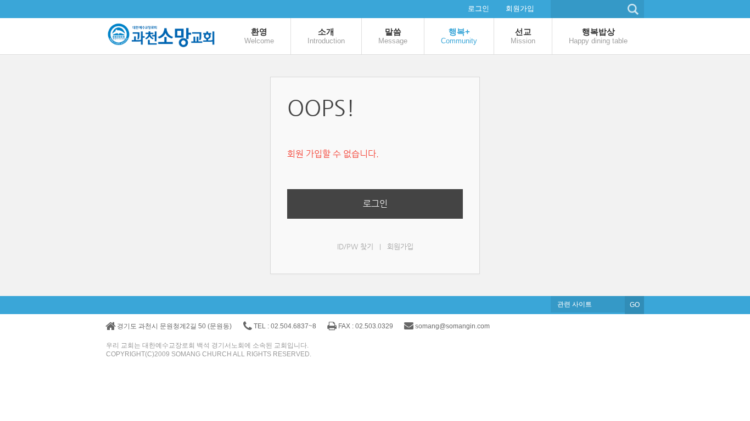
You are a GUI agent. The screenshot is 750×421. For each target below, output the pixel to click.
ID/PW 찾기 (355, 246)
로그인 (478, 8)
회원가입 (520, 8)
